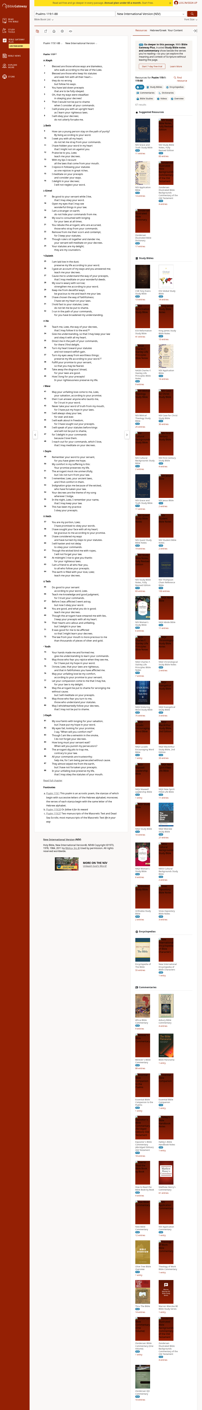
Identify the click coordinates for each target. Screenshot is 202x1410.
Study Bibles (146, 258)
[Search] (192, 14)
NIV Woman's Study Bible (141, 623)
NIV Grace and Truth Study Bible (143, 146)
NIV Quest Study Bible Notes (143, 541)
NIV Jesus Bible (166, 500)
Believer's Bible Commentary (143, 1061)
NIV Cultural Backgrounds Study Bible (145, 461)
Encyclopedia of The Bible (143, 965)
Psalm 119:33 (53, 809)
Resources (141, 30)
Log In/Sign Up (188, 2)
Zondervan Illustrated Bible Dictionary (143, 238)
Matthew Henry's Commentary (167, 1188)
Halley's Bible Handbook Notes (167, 1143)
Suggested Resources (151, 112)
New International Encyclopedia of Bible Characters (168, 967)
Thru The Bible (142, 1306)
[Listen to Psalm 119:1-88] (70, 31)
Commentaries (147, 987)
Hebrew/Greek (158, 30)
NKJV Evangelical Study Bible (167, 708)
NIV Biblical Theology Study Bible (143, 418)
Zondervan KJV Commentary (142, 1392)
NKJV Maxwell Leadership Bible (143, 790)
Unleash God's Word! (95, 866)
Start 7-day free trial (152, 66)
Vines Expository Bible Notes (167, 912)
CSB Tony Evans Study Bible (143, 292)
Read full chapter (52, 780)
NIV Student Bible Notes (167, 541)
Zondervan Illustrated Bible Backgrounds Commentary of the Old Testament (168, 193)
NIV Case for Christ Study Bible (168, 417)
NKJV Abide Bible (167, 622)
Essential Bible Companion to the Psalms (144, 1102)
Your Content (175, 30)
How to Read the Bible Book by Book (144, 1188)
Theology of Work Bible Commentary (168, 1268)
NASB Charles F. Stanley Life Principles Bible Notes (143, 374)
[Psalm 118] (35, 435)
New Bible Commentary (141, 1228)
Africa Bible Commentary (141, 1021)
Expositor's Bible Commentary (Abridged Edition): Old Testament (144, 1146)
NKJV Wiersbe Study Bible (165, 830)
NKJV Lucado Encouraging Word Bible (144, 749)
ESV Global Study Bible (167, 292)
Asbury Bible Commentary (165, 1021)
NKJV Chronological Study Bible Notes (168, 663)
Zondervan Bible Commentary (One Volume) (144, 1346)
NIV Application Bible (143, 188)
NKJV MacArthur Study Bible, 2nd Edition (167, 749)
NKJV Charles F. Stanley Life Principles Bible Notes (143, 666)
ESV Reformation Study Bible (143, 332)
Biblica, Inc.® (72, 848)
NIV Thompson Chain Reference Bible (167, 582)
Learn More (176, 66)
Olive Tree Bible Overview (143, 1268)
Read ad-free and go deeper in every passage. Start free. (103, 2)
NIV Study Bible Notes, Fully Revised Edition (166, 148)
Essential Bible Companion (166, 1101)
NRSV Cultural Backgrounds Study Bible (168, 871)
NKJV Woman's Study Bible (142, 870)
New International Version (59, 839)
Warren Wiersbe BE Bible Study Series (168, 1307)
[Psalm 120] (127, 435)
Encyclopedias (147, 931)
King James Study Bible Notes (167, 332)
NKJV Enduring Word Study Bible (143, 708)
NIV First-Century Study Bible (167, 459)
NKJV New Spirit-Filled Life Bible (167, 790)
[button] (185, 3)
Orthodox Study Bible (143, 912)
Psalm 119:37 (53, 813)
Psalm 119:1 (53, 793)
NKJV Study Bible (143, 829)
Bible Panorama (166, 1059)
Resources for (150, 79)
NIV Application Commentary (166, 1228)
